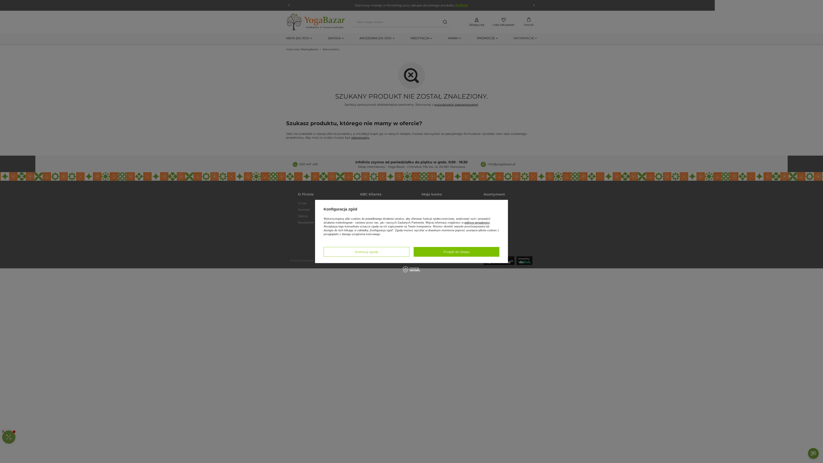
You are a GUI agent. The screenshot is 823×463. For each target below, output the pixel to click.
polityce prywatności (477, 222)
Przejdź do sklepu (456, 252)
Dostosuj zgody (366, 252)
